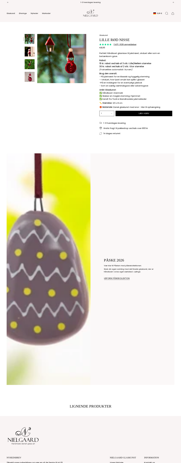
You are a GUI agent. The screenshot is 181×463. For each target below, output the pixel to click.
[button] (11, 13)
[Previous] (8, 2)
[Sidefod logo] (23, 435)
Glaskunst (103, 35)
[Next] (173, 2)
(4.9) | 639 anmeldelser (125, 44)
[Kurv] (173, 13)
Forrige (37, 58)
